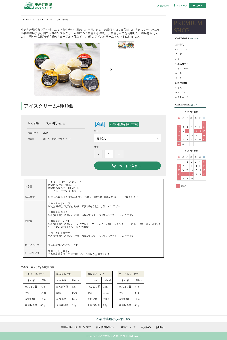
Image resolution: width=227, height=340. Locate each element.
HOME (26, 20)
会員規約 (146, 327)
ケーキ (178, 73)
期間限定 (179, 44)
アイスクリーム (38, 20)
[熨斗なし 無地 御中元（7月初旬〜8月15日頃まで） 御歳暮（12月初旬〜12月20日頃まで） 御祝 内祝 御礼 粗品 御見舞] (127, 138)
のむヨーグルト (182, 49)
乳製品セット (181, 64)
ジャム (178, 87)
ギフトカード (181, 97)
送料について (128, 327)
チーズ (178, 54)
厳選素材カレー (182, 83)
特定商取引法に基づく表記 (76, 327)
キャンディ (180, 92)
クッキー (179, 78)
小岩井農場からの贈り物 (113, 319)
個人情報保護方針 (106, 327)
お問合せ (161, 327)
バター (178, 59)
